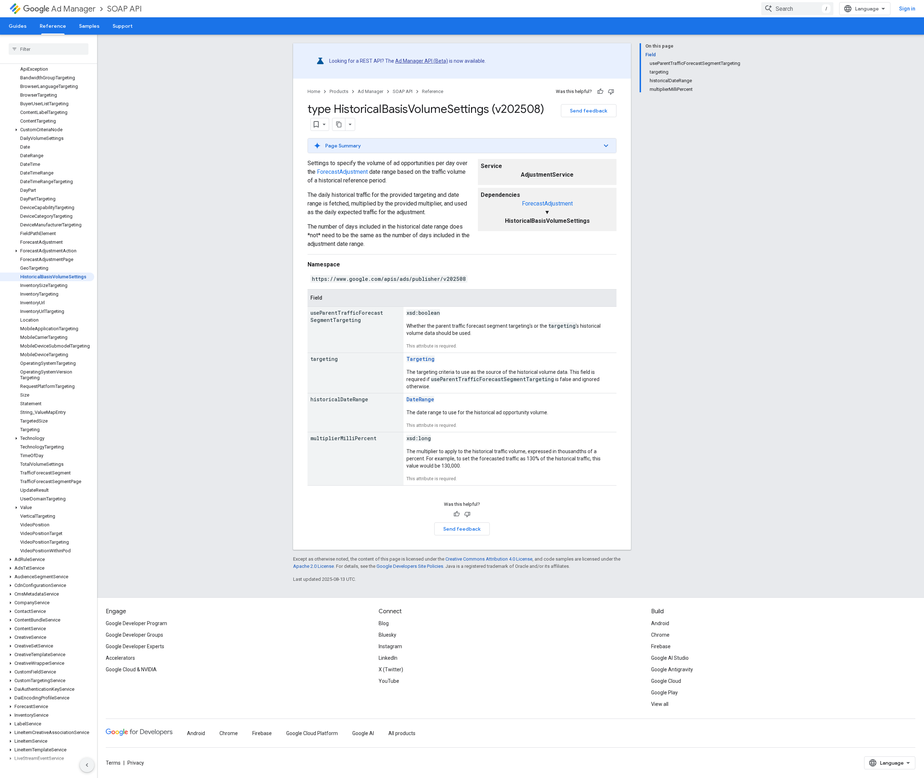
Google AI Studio (670, 658)
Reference (53, 26)
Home (314, 91)
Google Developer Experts (135, 646)
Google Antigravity (672, 669)
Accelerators (120, 658)
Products (339, 91)
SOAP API (124, 9)
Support (122, 26)
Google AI (363, 733)
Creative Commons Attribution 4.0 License (488, 559)
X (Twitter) (391, 669)
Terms (113, 763)
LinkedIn (388, 658)
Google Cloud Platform (312, 733)
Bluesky (387, 635)
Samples (89, 26)
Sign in (907, 9)
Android (660, 623)
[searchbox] (48, 49)
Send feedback (588, 110)
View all (659, 704)
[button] (47, 129)
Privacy (135, 763)
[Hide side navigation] (87, 765)
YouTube (389, 681)
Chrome (660, 635)
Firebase (661, 646)
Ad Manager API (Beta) (421, 61)
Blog (384, 623)
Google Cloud (666, 681)
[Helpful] (600, 91)
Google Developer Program (136, 623)
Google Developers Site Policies (409, 566)
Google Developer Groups (134, 635)
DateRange (420, 399)
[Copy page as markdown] (338, 124)
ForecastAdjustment (547, 203)
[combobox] (797, 8)
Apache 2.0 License (313, 566)
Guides (18, 26)
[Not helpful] (611, 91)
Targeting (420, 358)
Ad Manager (73, 9)
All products (401, 733)
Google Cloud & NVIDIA (131, 669)
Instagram (390, 646)
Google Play (664, 692)
